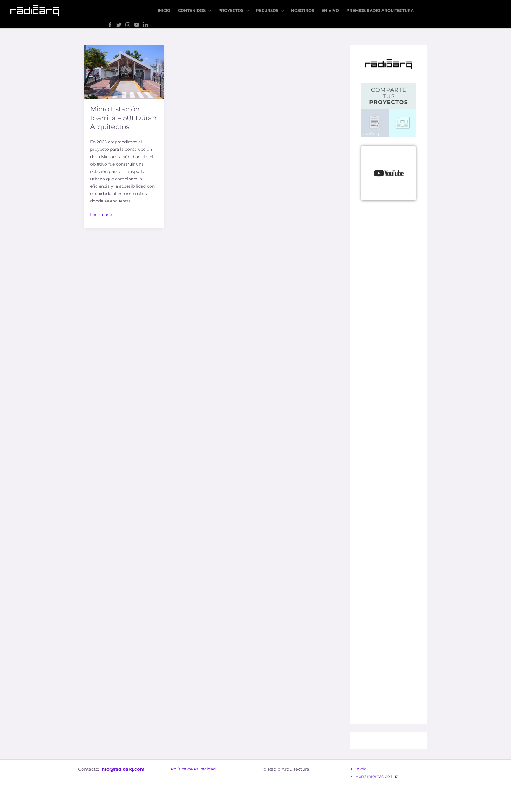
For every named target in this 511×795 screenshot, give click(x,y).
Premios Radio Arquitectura (380, 10)
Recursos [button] (267, 10)
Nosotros (302, 10)
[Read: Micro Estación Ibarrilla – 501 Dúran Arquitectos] (124, 71)
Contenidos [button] (192, 10)
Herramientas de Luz (376, 776)
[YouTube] (136, 24)
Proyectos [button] (230, 10)
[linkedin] (145, 24)
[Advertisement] (388, 371)
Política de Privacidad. (193, 769)
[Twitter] (119, 24)
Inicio (164, 10)
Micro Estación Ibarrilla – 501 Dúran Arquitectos (123, 118)
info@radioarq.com (122, 769)
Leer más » (101, 214)
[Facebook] (110, 24)
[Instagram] (127, 24)
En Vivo (330, 10)
